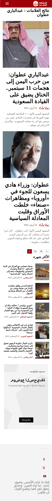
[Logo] (40, 3)
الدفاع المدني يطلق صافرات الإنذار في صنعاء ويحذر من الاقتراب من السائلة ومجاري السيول (20, 289)
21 (35, 251)
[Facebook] (43, 459)
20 (41, 251)
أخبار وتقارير (28, 278)
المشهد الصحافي (26, 317)
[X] (43, 467)
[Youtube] (44, 476)
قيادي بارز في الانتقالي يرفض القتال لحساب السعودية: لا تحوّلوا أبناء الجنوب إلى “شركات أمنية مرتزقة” (18, 329)
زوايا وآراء (44, 108)
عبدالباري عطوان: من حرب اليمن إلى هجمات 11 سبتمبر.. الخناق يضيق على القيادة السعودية (27, 87)
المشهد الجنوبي (27, 336)
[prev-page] (47, 251)
